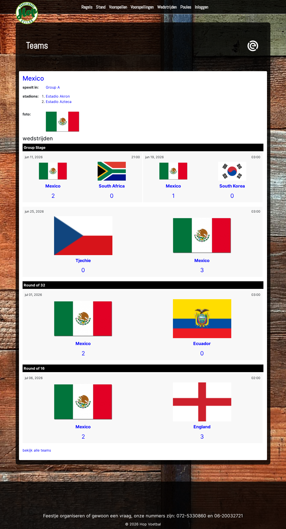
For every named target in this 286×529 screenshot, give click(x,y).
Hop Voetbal (150, 524)
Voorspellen (118, 7)
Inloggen (201, 7)
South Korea (232, 186)
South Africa (112, 186)
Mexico (33, 78)
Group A (53, 87)
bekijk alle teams (37, 450)
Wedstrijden (167, 7)
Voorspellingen (142, 7)
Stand (100, 7)
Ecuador (202, 343)
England (201, 426)
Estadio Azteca (59, 101)
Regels (87, 7)
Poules (185, 7)
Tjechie (83, 260)
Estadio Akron (58, 96)
